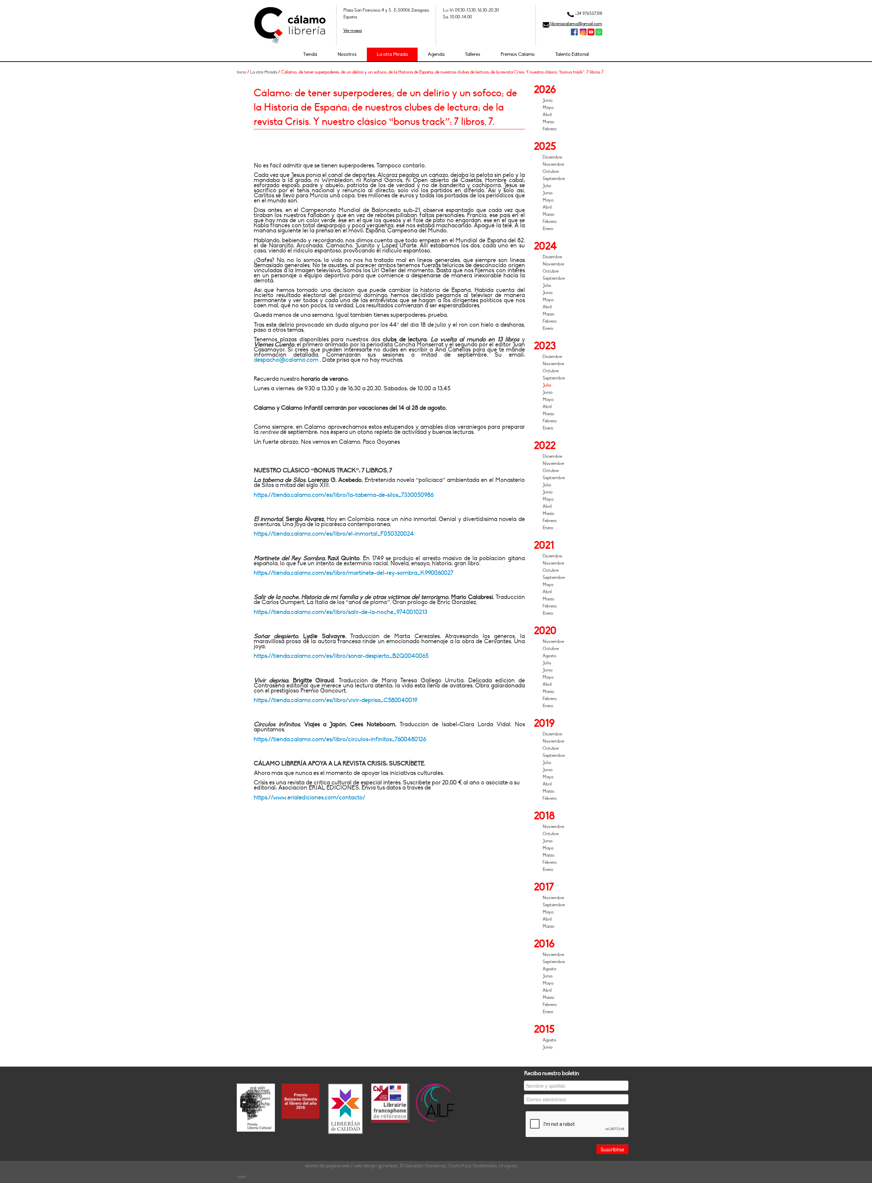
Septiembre (554, 178)
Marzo (548, 122)
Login (241, 1176)
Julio (547, 186)
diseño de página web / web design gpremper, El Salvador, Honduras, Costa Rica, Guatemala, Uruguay (411, 1166)
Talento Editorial (572, 54)
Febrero (550, 129)
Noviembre (553, 164)
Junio (547, 100)
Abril (547, 114)
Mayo (548, 107)
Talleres (472, 54)
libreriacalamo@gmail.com (576, 24)
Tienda (310, 54)
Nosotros (347, 54)
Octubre (551, 171)
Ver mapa (352, 30)
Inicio (241, 72)
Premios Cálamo (518, 54)
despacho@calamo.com (286, 359)
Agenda (436, 54)
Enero (548, 228)
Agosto (549, 656)
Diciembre (552, 157)
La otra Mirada (392, 54)
